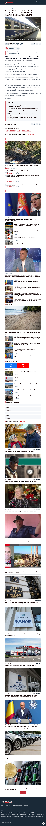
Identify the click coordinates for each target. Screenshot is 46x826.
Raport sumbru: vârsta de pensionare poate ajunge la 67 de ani (21, 481)
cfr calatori (12, 130)
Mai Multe (23, 792)
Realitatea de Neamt (15, 816)
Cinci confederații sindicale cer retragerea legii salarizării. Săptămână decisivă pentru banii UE (22, 114)
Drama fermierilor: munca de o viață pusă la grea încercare (20, 541)
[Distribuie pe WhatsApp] (37, 44)
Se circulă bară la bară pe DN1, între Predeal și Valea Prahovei (21, 180)
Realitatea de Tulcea (31, 816)
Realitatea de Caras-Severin (6, 816)
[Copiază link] (32, 44)
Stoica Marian (38, 663)
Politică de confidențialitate (17, 805)
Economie (7, 8)
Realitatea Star (18, 812)
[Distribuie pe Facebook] (34, 44)
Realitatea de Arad (23, 816)
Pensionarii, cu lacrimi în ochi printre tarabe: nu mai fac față (20, 511)
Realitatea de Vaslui (17, 43)
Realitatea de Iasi (23, 814)
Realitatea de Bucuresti (5, 814)
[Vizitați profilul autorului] (6, 44)
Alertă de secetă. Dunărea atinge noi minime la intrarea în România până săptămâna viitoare (27, 384)
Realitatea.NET (3, 812)
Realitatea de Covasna (26, 812)
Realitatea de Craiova (30, 814)
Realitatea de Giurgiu (39, 816)
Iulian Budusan (38, 600)
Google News (31, 134)
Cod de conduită (26, 805)
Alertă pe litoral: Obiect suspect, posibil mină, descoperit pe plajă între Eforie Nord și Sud (27, 396)
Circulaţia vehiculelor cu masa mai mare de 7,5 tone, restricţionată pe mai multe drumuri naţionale (26, 236)
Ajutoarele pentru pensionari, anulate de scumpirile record (20, 451)
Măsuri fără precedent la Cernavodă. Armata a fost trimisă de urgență (23, 118)
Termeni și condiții (9, 805)
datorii (18, 130)
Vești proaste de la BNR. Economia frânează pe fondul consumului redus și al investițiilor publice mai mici (22, 603)
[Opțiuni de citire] (43, 823)
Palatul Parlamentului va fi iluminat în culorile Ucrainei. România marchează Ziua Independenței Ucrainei (26, 225)
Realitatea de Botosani (14, 814)
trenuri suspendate (26, 130)
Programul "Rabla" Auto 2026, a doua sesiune (16, 758)
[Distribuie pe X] (40, 44)
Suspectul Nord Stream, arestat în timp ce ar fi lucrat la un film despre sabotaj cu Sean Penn (27, 242)
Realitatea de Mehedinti (40, 814)
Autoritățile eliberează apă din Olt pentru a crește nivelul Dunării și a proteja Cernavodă (24, 105)
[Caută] (36, 2)
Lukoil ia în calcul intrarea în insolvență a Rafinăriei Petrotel (20, 665)
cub (7, 130)
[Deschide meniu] (40, 2)
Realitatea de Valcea (34, 812)
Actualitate (7, 168)
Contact (2, 805)
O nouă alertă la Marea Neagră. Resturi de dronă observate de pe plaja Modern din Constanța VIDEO (21, 166)
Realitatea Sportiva (11, 812)
